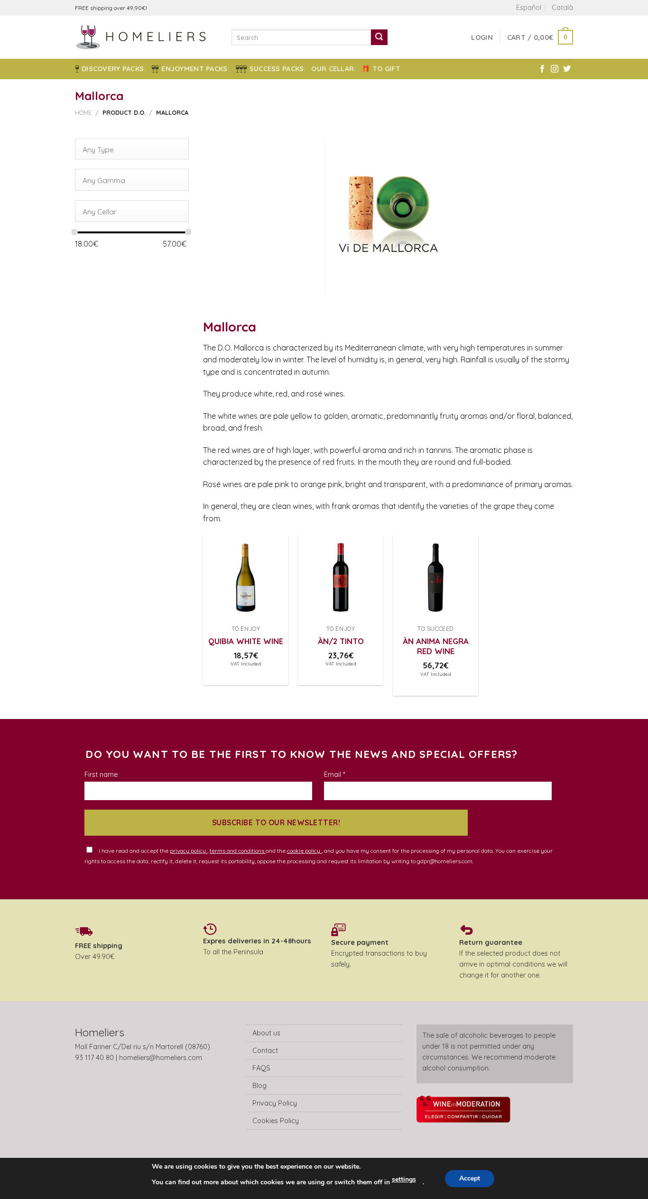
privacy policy (188, 850)
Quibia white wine (245, 641)
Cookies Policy (275, 1120)
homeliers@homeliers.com (160, 1057)
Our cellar (332, 69)
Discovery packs (113, 69)
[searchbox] (129, 149)
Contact (265, 1050)
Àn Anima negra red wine (436, 646)
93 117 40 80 (94, 1057)
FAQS (261, 1068)
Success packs (277, 69)
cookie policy (304, 850)
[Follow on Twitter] (567, 69)
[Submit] (379, 37)
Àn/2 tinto (341, 641)
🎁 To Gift (380, 69)
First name (101, 774)
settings (404, 1179)
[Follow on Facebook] (542, 69)
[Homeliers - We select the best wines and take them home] (146, 37)
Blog (259, 1085)
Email (334, 774)
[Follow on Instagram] (554, 69)
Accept (469, 1178)
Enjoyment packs (194, 69)
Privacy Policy (274, 1103)
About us (266, 1033)
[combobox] (132, 149)
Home (83, 112)
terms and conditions (238, 850)
